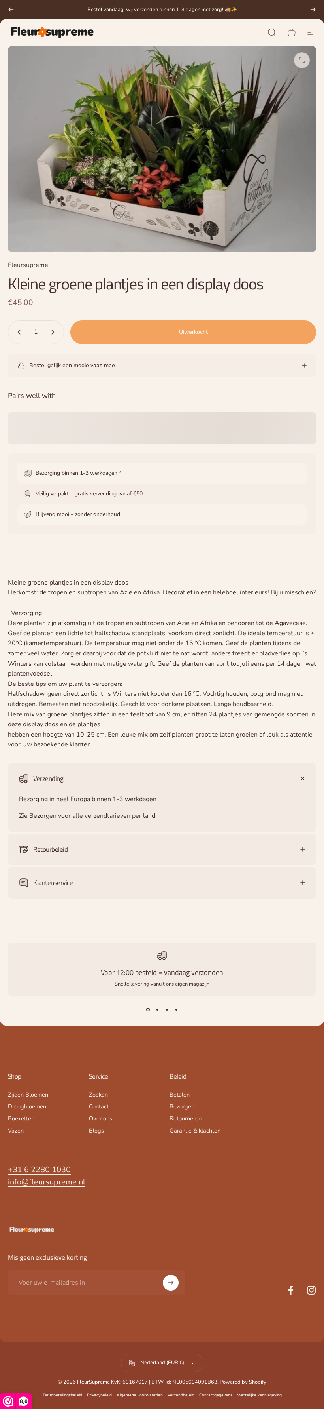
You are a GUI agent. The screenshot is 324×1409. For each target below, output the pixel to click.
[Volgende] (313, 9)
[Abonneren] (171, 1283)
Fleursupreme (28, 265)
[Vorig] (11, 9)
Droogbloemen (27, 1106)
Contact (99, 1106)
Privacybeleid (99, 1395)
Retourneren (186, 1118)
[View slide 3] (166, 1010)
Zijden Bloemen (28, 1094)
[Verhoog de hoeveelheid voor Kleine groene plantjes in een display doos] (54, 332)
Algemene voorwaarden (140, 1395)
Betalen (180, 1094)
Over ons (100, 1118)
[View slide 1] (148, 1010)
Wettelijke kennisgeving (259, 1395)
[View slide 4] (176, 1010)
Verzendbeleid (181, 1395)
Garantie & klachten (195, 1130)
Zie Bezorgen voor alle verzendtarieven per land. (88, 815)
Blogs (96, 1130)
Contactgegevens (215, 1395)
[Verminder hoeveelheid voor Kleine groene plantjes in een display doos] (17, 332)
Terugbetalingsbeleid (62, 1395)
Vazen (16, 1130)
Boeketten (21, 1118)
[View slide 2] (157, 1010)
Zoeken (98, 1094)
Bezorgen (182, 1106)
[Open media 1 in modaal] (302, 60)
